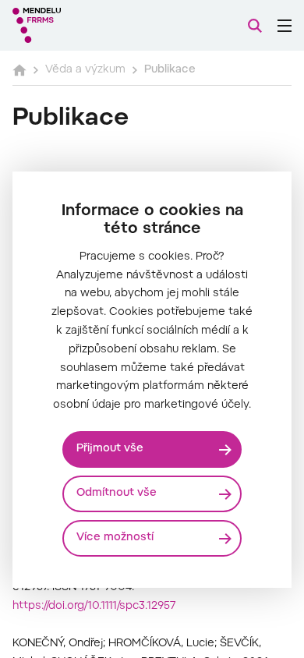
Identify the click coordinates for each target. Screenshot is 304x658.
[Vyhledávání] (255, 26)
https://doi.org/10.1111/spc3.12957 (94, 606)
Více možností (115, 537)
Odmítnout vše (116, 493)
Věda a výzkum (85, 70)
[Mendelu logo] (90, 25)
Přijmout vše (109, 449)
